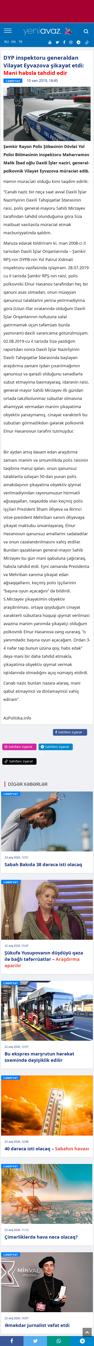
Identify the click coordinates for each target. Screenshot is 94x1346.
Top (87, 1332)
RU (6, 41)
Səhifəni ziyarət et (68, 735)
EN (13, 41)
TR (20, 41)
